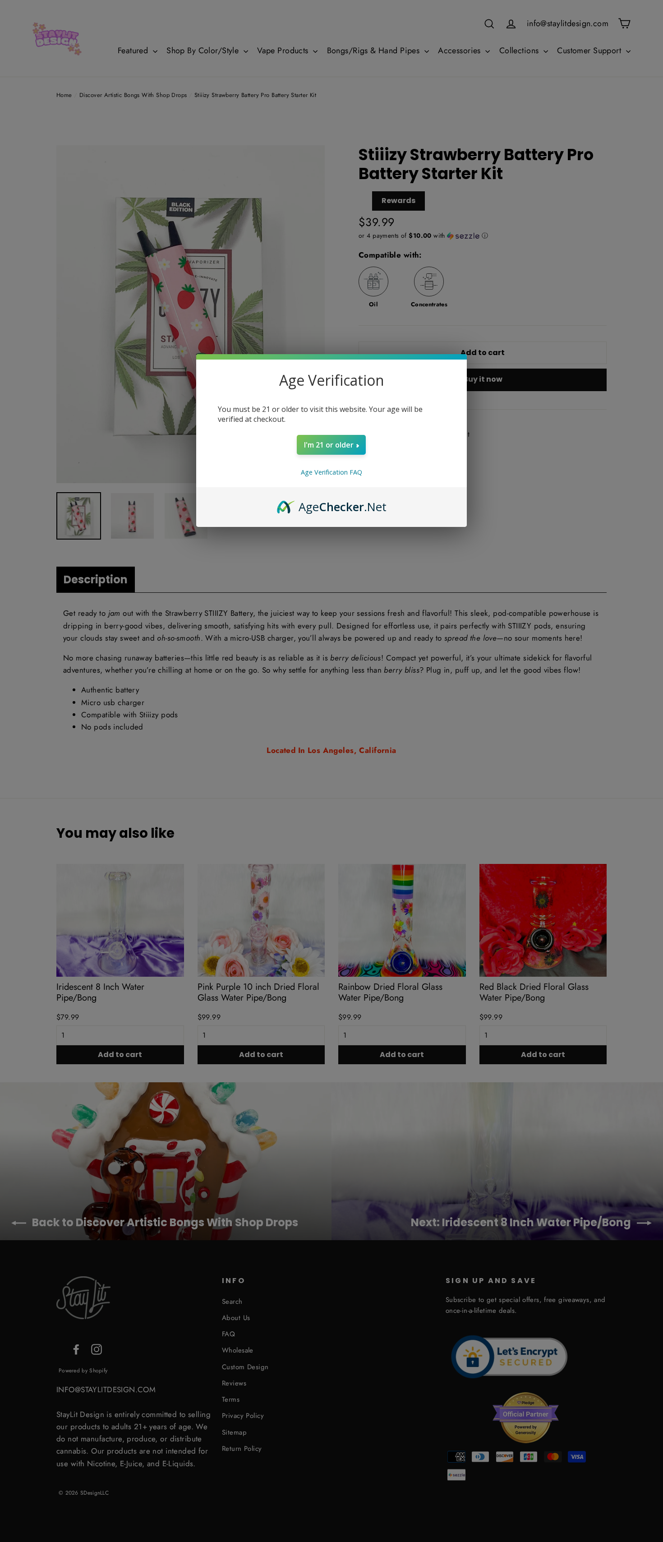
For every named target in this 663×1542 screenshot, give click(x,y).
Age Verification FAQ (331, 472)
